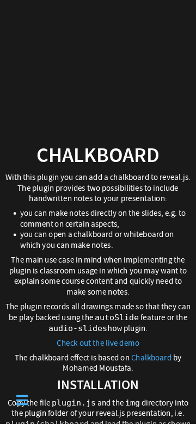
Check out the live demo (98, 343)
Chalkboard (151, 357)
